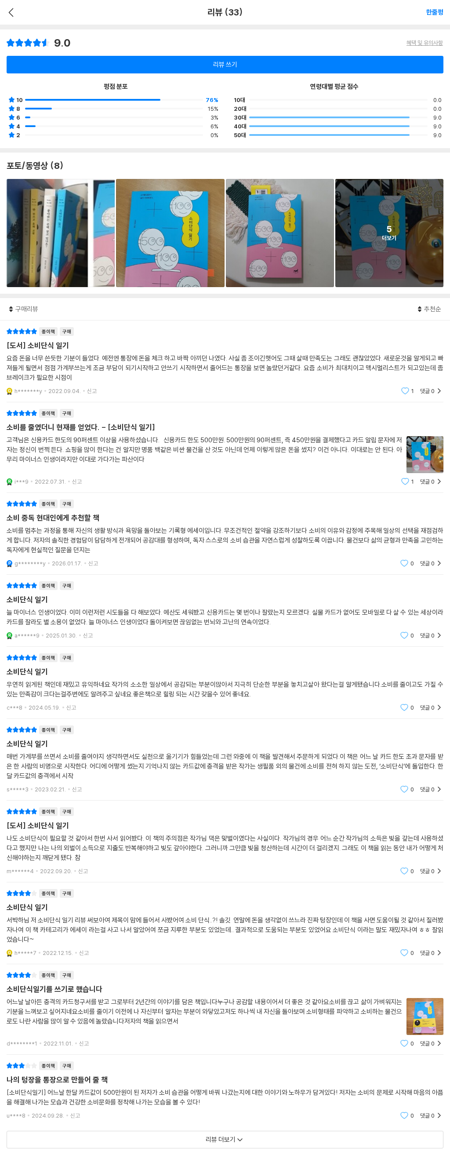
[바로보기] (61, 233)
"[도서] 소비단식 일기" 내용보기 (225, 361)
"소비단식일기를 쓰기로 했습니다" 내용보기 (225, 1009)
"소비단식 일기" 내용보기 (225, 610)
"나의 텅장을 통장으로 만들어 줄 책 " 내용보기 (225, 1090)
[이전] (10, 12)
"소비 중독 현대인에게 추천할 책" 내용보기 (225, 533)
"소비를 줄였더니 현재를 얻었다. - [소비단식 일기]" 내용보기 (225, 447)
